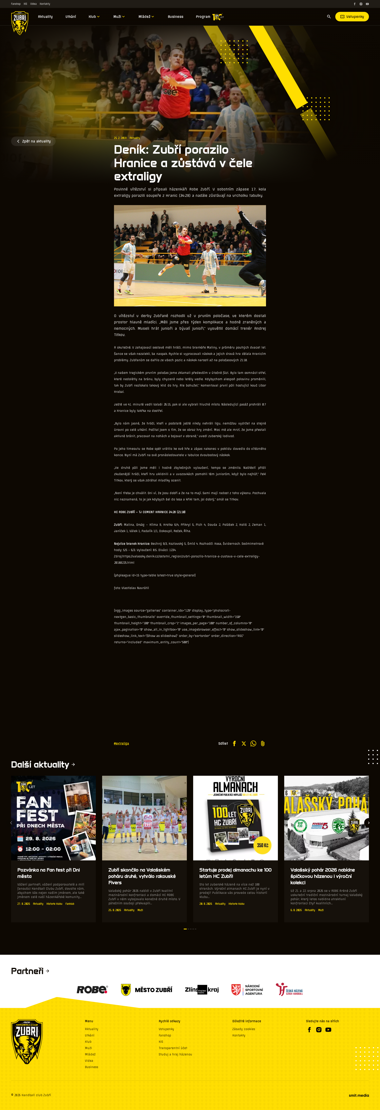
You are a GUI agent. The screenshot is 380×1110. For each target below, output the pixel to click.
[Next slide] (369, 823)
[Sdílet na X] (244, 743)
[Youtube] (367, 4)
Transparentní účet (173, 1048)
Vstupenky (355, 17)
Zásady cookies (243, 1029)
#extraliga (121, 743)
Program (203, 17)
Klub (92, 17)
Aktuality (45, 17)
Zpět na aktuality (36, 141)
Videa (33, 3)
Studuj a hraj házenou (175, 1054)
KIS (25, 3)
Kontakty (45, 3)
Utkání (71, 17)
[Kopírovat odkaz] (263, 743)
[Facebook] (354, 4)
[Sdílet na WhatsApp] (253, 743)
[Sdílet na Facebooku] (234, 743)
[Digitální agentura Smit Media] (359, 1095)
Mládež (144, 17)
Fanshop (16, 3)
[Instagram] (361, 4)
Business (175, 17)
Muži (117, 17)
